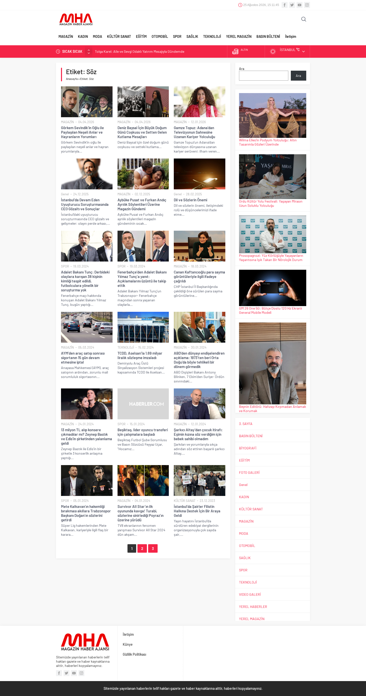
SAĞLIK (192, 36)
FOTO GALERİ (249, 472)
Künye (128, 644)
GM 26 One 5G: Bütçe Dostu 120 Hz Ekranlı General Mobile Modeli (270, 310)
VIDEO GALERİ (250, 594)
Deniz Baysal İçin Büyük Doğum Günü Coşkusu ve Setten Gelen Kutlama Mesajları (142, 132)
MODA (97, 36)
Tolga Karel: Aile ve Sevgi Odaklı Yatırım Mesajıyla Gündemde (139, 51)
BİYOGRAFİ (247, 448)
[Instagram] (307, 5)
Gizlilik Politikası (134, 654)
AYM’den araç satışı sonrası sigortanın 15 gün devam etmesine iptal (83, 357)
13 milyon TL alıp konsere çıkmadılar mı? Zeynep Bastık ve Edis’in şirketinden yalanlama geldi (86, 436)
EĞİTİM (141, 36)
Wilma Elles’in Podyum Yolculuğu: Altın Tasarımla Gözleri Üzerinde (268, 142)
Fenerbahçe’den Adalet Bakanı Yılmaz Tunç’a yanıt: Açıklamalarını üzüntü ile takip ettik (142, 279)
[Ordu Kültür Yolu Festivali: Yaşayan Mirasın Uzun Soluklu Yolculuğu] (272, 176)
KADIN (83, 36)
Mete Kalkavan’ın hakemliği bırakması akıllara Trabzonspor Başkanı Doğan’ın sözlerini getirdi (86, 513)
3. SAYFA (245, 424)
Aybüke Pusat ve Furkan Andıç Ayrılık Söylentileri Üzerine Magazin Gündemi (142, 204)
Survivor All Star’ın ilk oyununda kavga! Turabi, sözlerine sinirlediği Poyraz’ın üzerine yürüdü (141, 513)
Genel (65, 194)
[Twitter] (292, 5)
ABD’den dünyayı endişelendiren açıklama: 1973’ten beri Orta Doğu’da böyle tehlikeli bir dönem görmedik (199, 360)
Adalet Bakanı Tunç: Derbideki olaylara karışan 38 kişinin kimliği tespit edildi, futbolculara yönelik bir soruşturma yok (85, 281)
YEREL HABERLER (253, 606)
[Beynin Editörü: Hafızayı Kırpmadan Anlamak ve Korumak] (272, 363)
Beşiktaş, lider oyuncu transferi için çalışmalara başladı (143, 432)
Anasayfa (72, 78)
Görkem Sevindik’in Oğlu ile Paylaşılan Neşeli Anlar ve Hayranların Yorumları (82, 132)
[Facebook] (285, 5)
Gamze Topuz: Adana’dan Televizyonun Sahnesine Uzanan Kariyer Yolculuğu (194, 132)
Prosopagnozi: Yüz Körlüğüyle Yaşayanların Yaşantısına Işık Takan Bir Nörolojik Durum (271, 257)
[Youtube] (300, 5)
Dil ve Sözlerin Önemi (190, 200)
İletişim (290, 36)
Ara (241, 68)
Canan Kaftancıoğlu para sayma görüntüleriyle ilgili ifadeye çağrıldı (199, 276)
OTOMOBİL (160, 36)
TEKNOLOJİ (212, 36)
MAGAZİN (66, 36)
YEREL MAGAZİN (238, 36)
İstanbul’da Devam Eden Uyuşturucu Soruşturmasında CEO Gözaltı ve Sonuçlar (85, 204)
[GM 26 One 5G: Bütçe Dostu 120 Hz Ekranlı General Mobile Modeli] (272, 288)
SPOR (177, 36)
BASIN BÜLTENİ (268, 36)
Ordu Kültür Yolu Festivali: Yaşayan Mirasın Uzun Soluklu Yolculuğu (271, 203)
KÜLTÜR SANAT (119, 36)
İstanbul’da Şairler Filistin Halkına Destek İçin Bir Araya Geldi (197, 511)
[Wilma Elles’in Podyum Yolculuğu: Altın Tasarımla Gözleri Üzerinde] (272, 115)
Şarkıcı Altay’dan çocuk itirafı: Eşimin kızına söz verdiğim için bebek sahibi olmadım (198, 434)
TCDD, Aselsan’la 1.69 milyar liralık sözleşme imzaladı (140, 355)
